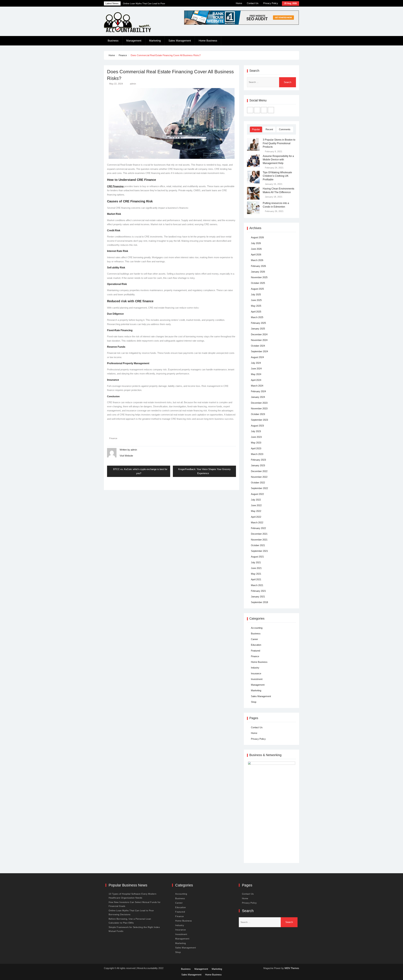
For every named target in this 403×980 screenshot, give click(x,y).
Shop (253, 702)
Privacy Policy (270, 3)
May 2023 (256, 442)
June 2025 (256, 300)
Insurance (256, 673)
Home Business (208, 40)
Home (239, 3)
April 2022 (256, 516)
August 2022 (257, 494)
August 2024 (257, 357)
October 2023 (258, 414)
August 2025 (257, 288)
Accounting (256, 627)
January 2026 (258, 271)
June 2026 (256, 249)
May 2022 (256, 511)
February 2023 (258, 459)
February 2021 (258, 591)
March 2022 (257, 522)
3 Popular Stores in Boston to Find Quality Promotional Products (279, 143)
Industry (255, 667)
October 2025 (258, 283)
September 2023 (259, 419)
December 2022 (259, 471)
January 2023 (258, 465)
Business (113, 40)
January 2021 (258, 596)
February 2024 (258, 391)
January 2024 (258, 397)
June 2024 (256, 368)
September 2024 (259, 351)
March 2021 (257, 585)
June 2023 (256, 437)
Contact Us (252, 3)
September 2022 (259, 488)
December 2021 (259, 533)
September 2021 (259, 551)
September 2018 (259, 602)
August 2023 (257, 425)
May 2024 (256, 374)
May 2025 (256, 305)
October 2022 (258, 482)
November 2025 (259, 277)
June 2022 (256, 505)
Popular (256, 129)
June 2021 (256, 568)
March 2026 (257, 260)
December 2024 (259, 334)
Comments (284, 129)
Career (254, 639)
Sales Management (179, 40)
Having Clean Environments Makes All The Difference (278, 190)
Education (256, 644)
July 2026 (256, 243)
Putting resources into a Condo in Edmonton (276, 205)
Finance (113, 438)
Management (133, 40)
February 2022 (258, 528)
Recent (269, 129)
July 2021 (256, 562)
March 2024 (257, 385)
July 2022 (256, 499)
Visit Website (126, 455)
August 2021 (257, 556)
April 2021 (256, 579)
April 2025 (256, 311)
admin (133, 83)
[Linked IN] (264, 110)
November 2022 (259, 477)
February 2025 (258, 323)
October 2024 (258, 345)
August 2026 (257, 237)
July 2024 (256, 363)
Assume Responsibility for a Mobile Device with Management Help (278, 159)
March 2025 (257, 317)
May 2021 (256, 573)
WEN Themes (291, 968)
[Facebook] (250, 110)
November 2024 (259, 340)
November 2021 (259, 539)
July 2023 (256, 431)
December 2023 (259, 402)
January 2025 (258, 328)
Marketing (155, 40)
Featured (255, 650)
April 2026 (256, 254)
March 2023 (257, 454)
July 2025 (256, 294)
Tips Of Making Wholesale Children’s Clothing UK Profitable (277, 176)
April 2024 (256, 380)
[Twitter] (257, 110)
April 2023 (256, 448)
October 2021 (258, 545)
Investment (256, 679)
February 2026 (258, 266)
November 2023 (259, 408)
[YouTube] (271, 110)
